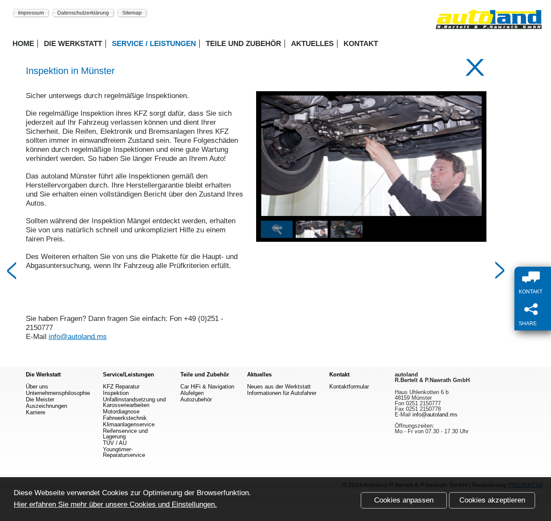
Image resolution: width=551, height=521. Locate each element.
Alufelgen (192, 393)
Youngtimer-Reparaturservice (124, 452)
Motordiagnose (121, 411)
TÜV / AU (115, 443)
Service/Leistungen (128, 374)
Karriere (35, 412)
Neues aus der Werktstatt (279, 386)
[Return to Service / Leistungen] (475, 68)
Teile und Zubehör (243, 44)
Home (23, 44)
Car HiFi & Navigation (207, 386)
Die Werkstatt (73, 44)
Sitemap (132, 12)
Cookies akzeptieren (492, 500)
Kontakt (361, 44)
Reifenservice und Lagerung (125, 434)
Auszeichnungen (46, 406)
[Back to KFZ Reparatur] (11, 271)
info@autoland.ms (78, 337)
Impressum (31, 12)
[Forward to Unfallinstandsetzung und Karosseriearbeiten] (500, 271)
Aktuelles (312, 44)
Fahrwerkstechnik (125, 418)
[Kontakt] (535, 278)
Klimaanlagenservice (129, 424)
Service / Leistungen (154, 44)
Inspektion (116, 393)
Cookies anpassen (403, 500)
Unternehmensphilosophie (58, 393)
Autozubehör (196, 399)
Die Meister (40, 399)
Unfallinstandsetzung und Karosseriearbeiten (134, 402)
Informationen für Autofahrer (281, 393)
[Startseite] (488, 22)
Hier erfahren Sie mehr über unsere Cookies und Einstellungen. (115, 504)
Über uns (37, 386)
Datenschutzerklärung (83, 12)
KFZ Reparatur (121, 386)
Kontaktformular (349, 386)
